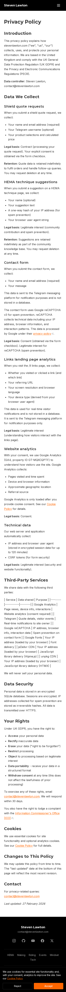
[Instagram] (14, 941)
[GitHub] (23, 941)
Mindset (54, 955)
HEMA (10, 955)
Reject (17, 986)
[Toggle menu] (58, 5)
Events (43, 955)
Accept (49, 986)
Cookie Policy (24, 845)
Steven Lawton (15, 5)
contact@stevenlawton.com (22, 796)
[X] (52, 941)
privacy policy (42, 333)
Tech (33, 959)
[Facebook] (42, 941)
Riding (32, 955)
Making (21, 955)
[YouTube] (33, 941)
